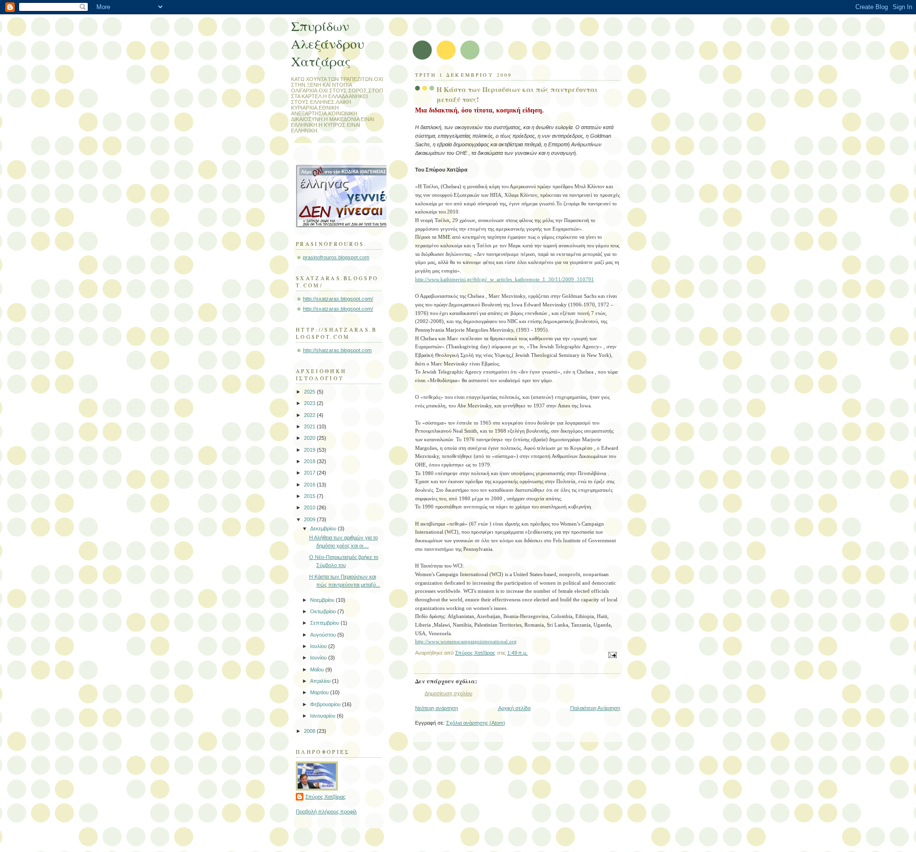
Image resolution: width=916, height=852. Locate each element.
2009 (310, 519)
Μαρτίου (320, 692)
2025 (310, 392)
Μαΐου (317, 669)
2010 (310, 507)
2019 (310, 450)
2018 (310, 461)
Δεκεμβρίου (324, 528)
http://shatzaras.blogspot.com (337, 350)
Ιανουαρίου (323, 716)
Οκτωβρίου (323, 611)
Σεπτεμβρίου (325, 623)
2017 (310, 473)
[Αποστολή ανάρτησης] (612, 655)
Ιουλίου (319, 646)
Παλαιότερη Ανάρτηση (595, 708)
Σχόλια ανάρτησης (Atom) (475, 723)
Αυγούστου (323, 635)
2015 (310, 496)
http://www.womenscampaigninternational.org (466, 641)
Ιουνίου (319, 657)
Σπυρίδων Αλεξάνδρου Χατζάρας (327, 43)
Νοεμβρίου (323, 600)
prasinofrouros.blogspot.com (336, 257)
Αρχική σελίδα (514, 708)
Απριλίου (321, 681)
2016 (310, 484)
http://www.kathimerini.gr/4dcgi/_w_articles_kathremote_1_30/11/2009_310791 (504, 279)
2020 (310, 438)
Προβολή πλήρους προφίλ (326, 811)
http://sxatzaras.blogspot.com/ (338, 299)
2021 (310, 426)
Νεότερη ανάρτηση (436, 708)
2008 (310, 731)
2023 (310, 403)
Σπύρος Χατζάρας (325, 797)
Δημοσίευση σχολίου (448, 693)
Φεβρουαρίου (326, 704)
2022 (310, 415)
